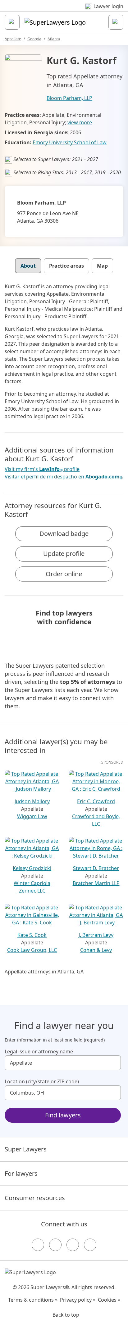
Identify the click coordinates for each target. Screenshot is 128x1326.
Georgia (34, 39)
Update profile (64, 553)
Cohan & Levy (96, 950)
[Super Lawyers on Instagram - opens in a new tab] (55, 1245)
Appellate (13, 39)
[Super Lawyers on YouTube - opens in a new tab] (72, 1245)
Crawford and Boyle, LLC (96, 820)
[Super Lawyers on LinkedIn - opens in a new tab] (90, 1245)
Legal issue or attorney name (39, 1051)
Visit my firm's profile (42, 469)
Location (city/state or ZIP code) (42, 1081)
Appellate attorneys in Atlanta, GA (44, 971)
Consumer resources (35, 1198)
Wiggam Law (32, 816)
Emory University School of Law (70, 142)
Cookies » (109, 1299)
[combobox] (63, 1062)
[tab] (28, 265)
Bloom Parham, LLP (69, 98)
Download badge (64, 533)
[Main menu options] (12, 22)
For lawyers (21, 1173)
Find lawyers (63, 1115)
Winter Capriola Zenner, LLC (32, 887)
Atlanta (54, 39)
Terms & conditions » (32, 1299)
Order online (64, 574)
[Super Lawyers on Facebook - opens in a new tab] (38, 1245)
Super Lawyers (26, 1149)
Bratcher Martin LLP (96, 883)
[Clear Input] (113, 1062)
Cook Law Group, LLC (32, 950)
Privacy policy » (77, 1299)
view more (79, 122)
